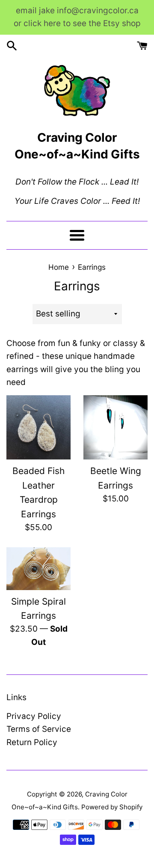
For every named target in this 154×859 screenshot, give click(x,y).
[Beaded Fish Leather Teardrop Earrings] (38, 427)
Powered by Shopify (111, 807)
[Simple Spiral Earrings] (38, 568)
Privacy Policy (33, 716)
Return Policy (31, 742)
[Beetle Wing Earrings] (115, 427)
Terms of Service (38, 729)
